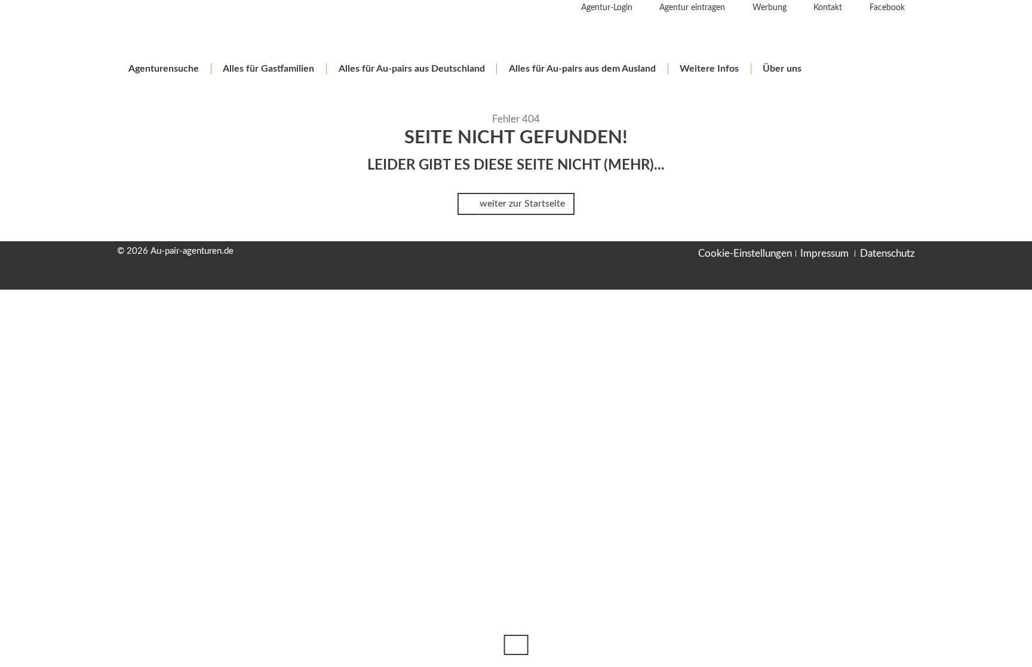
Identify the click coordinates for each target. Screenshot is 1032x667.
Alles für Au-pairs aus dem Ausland (582, 68)
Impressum (824, 253)
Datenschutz (887, 253)
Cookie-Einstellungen (745, 253)
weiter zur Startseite (521, 203)
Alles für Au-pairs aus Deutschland (412, 68)
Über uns (782, 68)
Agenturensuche (163, 68)
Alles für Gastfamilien (268, 68)
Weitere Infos (709, 68)
